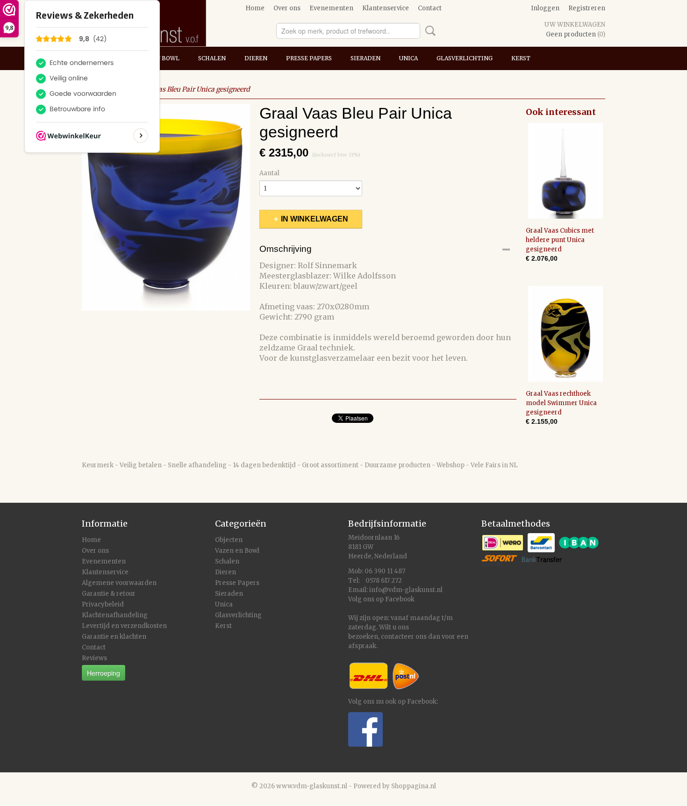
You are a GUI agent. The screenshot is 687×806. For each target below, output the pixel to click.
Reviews (94, 658)
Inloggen (545, 8)
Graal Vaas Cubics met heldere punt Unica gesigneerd (560, 240)
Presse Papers (309, 58)
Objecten (229, 540)
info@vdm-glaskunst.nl (406, 590)
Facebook (400, 599)
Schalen (212, 58)
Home (255, 8)
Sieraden (365, 58)
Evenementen (331, 8)
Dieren (255, 58)
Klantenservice (385, 8)
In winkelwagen (314, 219)
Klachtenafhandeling (115, 615)
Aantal (269, 173)
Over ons (287, 8)
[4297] (166, 207)
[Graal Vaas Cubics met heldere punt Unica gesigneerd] (565, 171)
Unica (408, 58)
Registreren (586, 8)
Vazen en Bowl (237, 551)
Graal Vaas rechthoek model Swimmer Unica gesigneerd (561, 403)
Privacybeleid (103, 604)
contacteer (397, 637)
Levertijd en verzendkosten (124, 626)
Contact (430, 8)
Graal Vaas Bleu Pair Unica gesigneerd (191, 89)
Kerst (520, 58)
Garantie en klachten (114, 637)
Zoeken (429, 31)
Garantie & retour (109, 594)
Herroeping (103, 673)
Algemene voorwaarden (119, 583)
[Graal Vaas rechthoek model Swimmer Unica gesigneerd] (565, 334)
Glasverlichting (465, 58)
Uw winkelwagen (574, 25)
